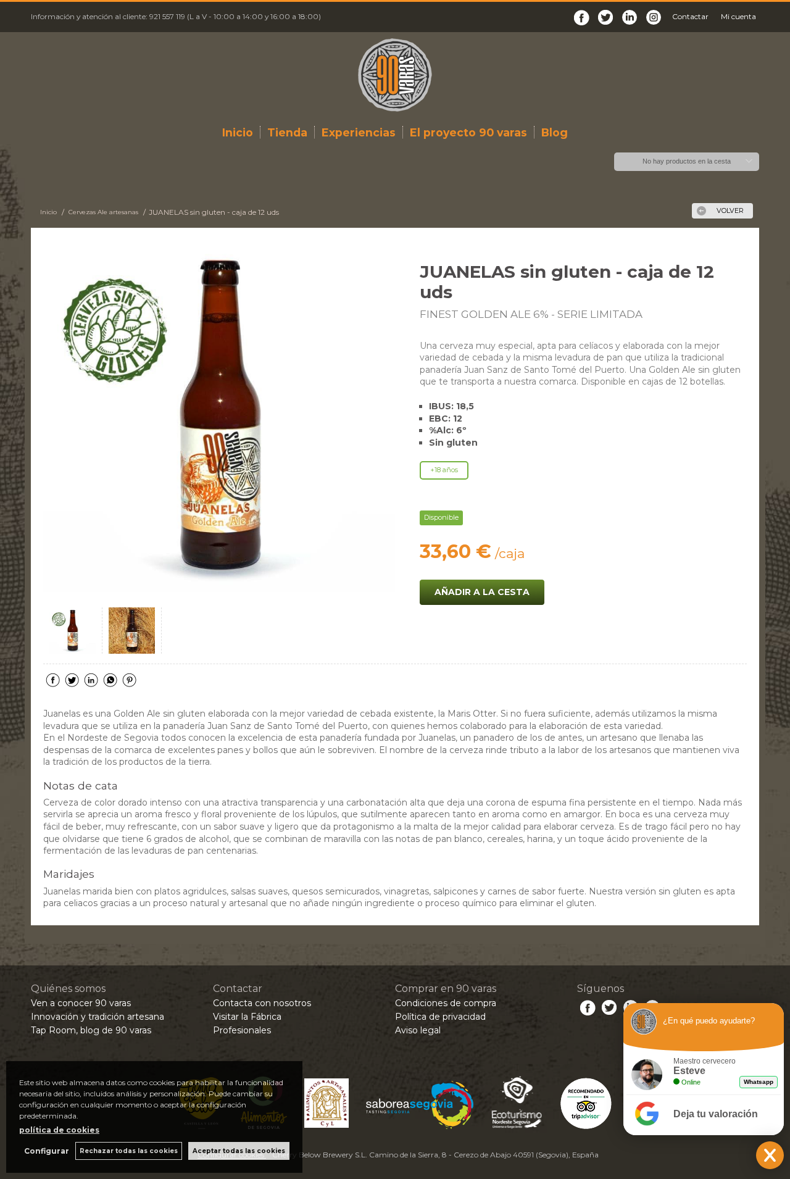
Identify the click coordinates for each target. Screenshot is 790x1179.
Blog (554, 132)
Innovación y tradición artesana (97, 1016)
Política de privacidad (440, 1016)
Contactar (690, 16)
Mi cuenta (738, 16)
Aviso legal (418, 1030)
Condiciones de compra (445, 1003)
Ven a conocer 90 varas (81, 1003)
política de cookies (59, 1130)
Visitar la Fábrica (247, 1016)
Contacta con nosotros (262, 1003)
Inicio (237, 132)
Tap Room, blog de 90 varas (91, 1030)
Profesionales (242, 1030)
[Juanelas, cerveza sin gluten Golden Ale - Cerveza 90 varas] (219, 416)
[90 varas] (395, 75)
